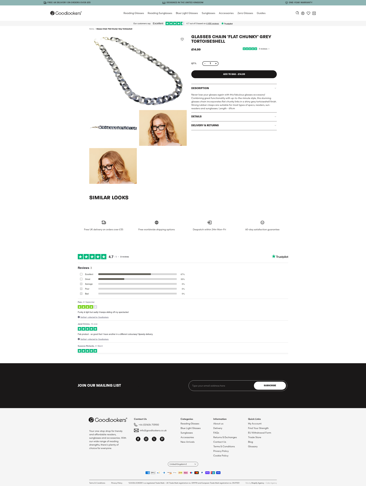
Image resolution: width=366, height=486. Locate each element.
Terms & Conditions (224, 446)
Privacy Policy (221, 451)
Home (91, 29)
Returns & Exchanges (225, 437)
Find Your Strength (258, 428)
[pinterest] (162, 439)
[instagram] (146, 439)
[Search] (297, 13)
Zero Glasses (245, 13)
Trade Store (254, 437)
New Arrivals (187, 441)
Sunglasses (208, 13)
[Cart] (314, 13)
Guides (261, 13)
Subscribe (270, 386)
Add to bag (234, 74)
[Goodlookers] (66, 13)
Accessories (226, 13)
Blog (250, 441)
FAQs (216, 432)
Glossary (252, 446)
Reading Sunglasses (160, 13)
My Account (254, 423)
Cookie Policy (220, 455)
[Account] (302, 13)
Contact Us (219, 441)
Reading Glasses (134, 13)
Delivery (217, 428)
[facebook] (138, 439)
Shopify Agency (257, 483)
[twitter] (154, 439)
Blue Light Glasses (187, 13)
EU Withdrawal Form (259, 432)
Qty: (194, 63)
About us (218, 423)
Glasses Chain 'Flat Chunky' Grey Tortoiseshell (114, 29)
